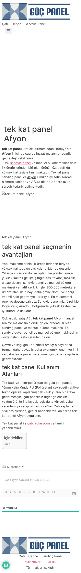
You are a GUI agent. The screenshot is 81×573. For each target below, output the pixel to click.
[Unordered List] (29, 492)
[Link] (43, 492)
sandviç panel (20, 163)
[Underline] (15, 492)
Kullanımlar (32, 562)
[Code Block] (38, 492)
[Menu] (8, 31)
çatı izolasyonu (38, 423)
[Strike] (19, 492)
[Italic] (10, 492)
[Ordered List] (24, 492)
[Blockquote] (34, 492)
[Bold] (5, 492)
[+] (53, 491)
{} (48, 491)
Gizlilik (51, 562)
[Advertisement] (40, 77)
